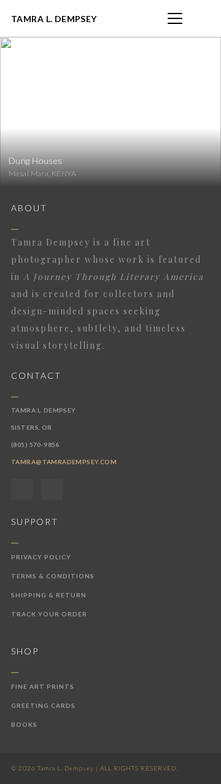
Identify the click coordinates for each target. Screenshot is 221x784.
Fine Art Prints (42, 686)
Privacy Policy (41, 557)
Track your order (49, 614)
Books (24, 724)
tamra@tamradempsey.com (64, 461)
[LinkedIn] (22, 489)
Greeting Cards (43, 705)
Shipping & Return (49, 595)
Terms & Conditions (53, 576)
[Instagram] (52, 489)
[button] (175, 18)
